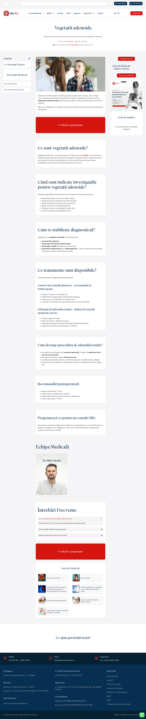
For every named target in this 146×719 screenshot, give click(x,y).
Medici (49, 13)
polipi (85, 155)
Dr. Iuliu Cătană (73, 45)
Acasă (61, 41)
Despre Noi (87, 13)
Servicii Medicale (35, 13)
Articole (60, 13)
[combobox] (55, 3)
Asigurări (76, 13)
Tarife (68, 13)
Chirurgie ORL (68, 41)
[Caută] (110, 3)
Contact (100, 13)
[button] (29, 58)
